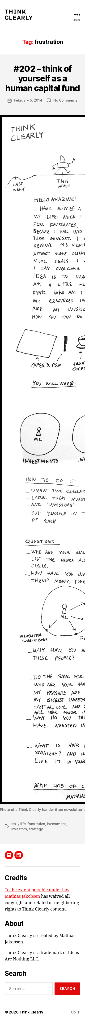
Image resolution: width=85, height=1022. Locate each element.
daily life (18, 823)
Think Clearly (31, 1012)
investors (19, 829)
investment (56, 823)
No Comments (65, 100)
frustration (36, 823)
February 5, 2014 (28, 100)
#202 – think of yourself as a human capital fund (42, 78)
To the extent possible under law (37, 890)
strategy (36, 829)
